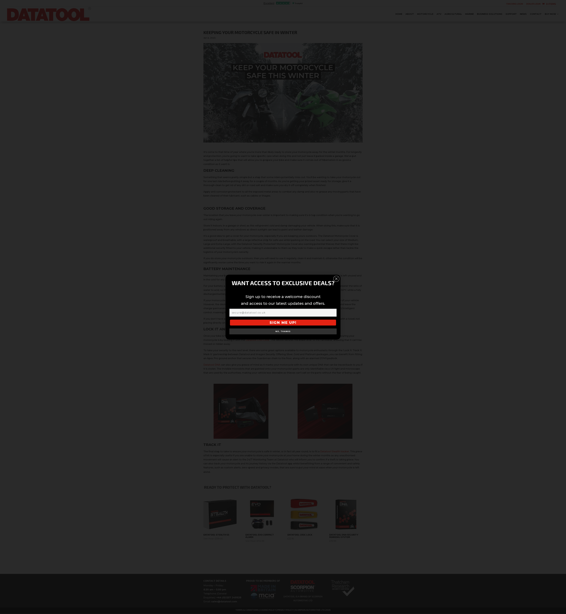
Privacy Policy (290, 328)
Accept (258, 321)
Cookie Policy (274, 328)
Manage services (258, 313)
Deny (282, 321)
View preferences (307, 321)
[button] (317, 285)
